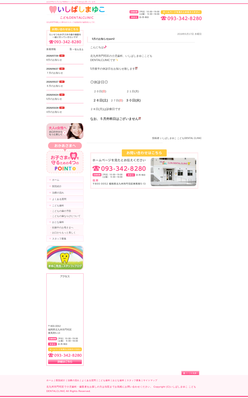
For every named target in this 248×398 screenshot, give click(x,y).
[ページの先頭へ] (191, 373)
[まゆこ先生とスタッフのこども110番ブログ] (65, 269)
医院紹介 (60, 380)
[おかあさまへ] (65, 172)
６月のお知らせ (54, 86)
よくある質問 (89, 380)
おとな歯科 (118, 380)
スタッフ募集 (134, 380)
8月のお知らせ (54, 59)
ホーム (49, 380)
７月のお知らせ (54, 72)
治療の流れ (73, 380)
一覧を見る (78, 49)
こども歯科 (104, 380)
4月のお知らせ (54, 112)
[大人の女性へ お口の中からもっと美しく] (65, 138)
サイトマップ (150, 380)
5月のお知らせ (54, 99)
